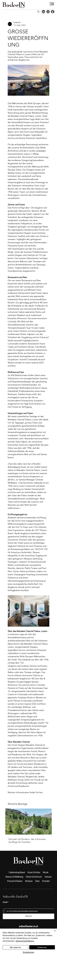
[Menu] (52, 4)
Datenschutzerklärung (25, 941)
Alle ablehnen (15, 947)
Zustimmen (42, 947)
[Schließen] (53, 932)
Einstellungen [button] (28, 952)
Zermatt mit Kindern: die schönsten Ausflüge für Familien (27, 840)
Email (5, 902)
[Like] (38, 12)
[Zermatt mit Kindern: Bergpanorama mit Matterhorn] (28, 822)
